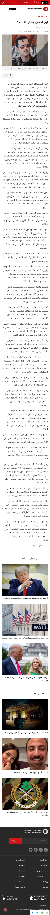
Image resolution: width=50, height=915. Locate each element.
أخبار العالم (43, 17)
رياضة (45, 882)
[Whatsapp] (42, 913)
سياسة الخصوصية (42, 906)
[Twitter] (37, 913)
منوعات (22, 871)
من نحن (45, 887)
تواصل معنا (20, 887)
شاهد (20, 882)
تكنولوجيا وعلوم (41, 877)
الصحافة (44, 866)
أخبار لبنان (44, 860)
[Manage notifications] (5, 910)
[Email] (47, 913)
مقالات (22, 866)
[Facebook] (33, 913)
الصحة (22, 877)
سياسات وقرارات (40, 871)
